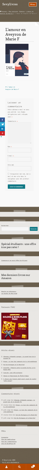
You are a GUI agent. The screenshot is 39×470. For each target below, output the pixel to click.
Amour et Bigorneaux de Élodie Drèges (16, 376)
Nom (10, 146)
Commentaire (13, 121)
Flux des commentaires (9, 442)
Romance (22, 11)
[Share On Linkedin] (2, 129)
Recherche (19, 467)
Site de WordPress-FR (8, 444)
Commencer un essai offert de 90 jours (14, 261)
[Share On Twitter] (2, 124)
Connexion (4, 437)
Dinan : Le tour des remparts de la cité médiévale (20, 362)
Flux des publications (8, 439)
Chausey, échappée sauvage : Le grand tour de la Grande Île (19, 357)
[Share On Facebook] (2, 120)
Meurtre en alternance (8, 292)
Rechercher (5, 226)
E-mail (11, 155)
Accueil (4, 11)
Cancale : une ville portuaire (12, 373)
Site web (11, 165)
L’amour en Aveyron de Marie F (12, 88)
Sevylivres (10, 4)
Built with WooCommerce (10, 462)
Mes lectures (13, 11)
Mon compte (6, 467)
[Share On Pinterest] (2, 133)
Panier (30, 465)
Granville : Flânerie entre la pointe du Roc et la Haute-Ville (19, 369)
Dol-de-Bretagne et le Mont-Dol (13, 365)
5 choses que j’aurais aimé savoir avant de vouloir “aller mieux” (19, 380)
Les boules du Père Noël (9, 294)
